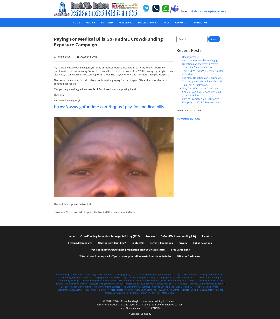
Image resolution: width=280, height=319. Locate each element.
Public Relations (202, 243)
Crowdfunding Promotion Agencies (75, 277)
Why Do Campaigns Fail (162, 277)
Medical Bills (105, 212)
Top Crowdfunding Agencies (136, 286)
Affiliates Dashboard (189, 256)
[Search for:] (192, 39)
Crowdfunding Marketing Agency (114, 274)
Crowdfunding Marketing (83, 274)
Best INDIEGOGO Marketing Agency (200, 280)
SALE (166, 22)
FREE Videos (125, 22)
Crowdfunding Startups (68, 280)
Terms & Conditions (161, 243)
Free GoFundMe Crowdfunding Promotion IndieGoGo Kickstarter (127, 249)
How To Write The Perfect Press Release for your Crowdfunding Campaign (121, 289)
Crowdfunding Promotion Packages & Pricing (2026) (110, 236)
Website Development (163, 286)
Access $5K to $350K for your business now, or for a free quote (156, 283)
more (198, 118)
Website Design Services (206, 286)
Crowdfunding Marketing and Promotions (203, 274)
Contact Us (138, 243)
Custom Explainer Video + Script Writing (151, 274)
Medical (86, 204)
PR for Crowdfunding (170, 280)
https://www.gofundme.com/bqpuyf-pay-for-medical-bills (109, 106)
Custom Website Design (209, 277)
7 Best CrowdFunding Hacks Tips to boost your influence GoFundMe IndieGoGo (125, 256)
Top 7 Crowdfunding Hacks (136, 277)
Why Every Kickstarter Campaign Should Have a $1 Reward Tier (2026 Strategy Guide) (202, 92)
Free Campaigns (180, 249)
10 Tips (177, 274)
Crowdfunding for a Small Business (99, 280)
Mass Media (168, 292)
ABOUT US (181, 22)
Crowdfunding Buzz (185, 277)
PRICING (90, 22)
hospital (77, 212)
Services (150, 236)
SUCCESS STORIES (148, 22)
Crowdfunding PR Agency (70, 289)
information (183, 118)
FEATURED (107, 22)
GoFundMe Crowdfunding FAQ (178, 236)
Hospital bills (90, 212)
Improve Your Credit (151, 292)
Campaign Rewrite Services (107, 277)
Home (71, 236)
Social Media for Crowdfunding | (77, 286)
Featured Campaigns (80, 243)
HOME (76, 22)
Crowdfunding (62, 274)
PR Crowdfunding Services (107, 286)
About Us (207, 236)
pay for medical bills (124, 212)
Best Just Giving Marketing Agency (106, 283)
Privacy (183, 243)
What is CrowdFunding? (112, 243)
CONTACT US (200, 22)
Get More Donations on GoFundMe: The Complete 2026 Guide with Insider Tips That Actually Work (203, 81)
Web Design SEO (184, 286)
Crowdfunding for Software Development (138, 280)
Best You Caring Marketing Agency (206, 283)
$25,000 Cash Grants (169, 289)
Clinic (69, 212)
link (192, 118)
